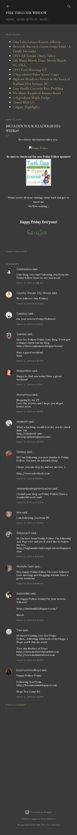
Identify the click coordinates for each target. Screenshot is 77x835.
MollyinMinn (24, 370)
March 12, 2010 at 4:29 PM (30, 442)
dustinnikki (23, 593)
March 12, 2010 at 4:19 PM (29, 411)
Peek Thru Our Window (26, 13)
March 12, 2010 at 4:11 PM (29, 384)
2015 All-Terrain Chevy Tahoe (34, 55)
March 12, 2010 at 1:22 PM (29, 324)
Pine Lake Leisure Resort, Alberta (36, 41)
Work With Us (26, 19)
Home (10, 19)
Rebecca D (23, 533)
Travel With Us (23, 102)
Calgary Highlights (26, 107)
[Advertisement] (38, 753)
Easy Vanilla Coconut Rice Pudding (38, 88)
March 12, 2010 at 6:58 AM (29, 283)
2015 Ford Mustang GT (30, 69)
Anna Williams (48, 818)
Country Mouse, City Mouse (33, 293)
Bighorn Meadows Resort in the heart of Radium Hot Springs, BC (41, 81)
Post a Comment (16, 704)
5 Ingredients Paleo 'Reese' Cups (36, 74)
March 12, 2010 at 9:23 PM (29, 660)
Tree (19, 630)
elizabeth (22, 421)
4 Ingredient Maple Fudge (31, 97)
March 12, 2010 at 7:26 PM (29, 523)
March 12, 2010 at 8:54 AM (30, 303)
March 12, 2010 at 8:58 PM (30, 583)
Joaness (21, 334)
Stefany (21, 452)
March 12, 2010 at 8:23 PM (30, 556)
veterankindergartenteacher (34, 488)
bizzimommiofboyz (28, 670)
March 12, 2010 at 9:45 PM (29, 696)
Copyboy (22, 313)
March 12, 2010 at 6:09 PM (30, 502)
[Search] (69, 5)
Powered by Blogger (41, 812)
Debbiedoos (24, 269)
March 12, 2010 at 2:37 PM (29, 360)
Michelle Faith (25, 566)
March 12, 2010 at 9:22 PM (29, 620)
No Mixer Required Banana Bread (37, 93)
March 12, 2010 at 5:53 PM (29, 478)
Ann (18, 512)
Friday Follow (20, 251)
